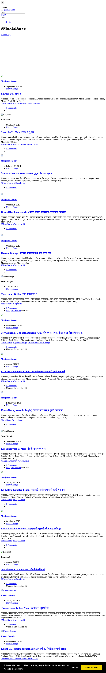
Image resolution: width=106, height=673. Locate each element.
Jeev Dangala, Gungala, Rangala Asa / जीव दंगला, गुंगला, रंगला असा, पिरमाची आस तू (41, 332)
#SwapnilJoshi (19, 144)
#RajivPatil (17, 304)
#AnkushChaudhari (9, 461)
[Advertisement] (53, 55)
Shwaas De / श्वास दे (11, 93)
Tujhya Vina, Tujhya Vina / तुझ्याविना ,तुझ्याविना (24, 608)
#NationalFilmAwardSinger (39, 342)
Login (3, 15)
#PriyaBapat (6, 420)
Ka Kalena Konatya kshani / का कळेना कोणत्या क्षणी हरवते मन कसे (33, 371)
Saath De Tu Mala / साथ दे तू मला (17, 132)
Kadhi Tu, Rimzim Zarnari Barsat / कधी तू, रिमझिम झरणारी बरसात (33, 648)
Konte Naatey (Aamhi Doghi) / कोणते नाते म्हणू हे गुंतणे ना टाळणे (32, 410)
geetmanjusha (9, 10)
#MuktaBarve (6, 103)
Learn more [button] (17, 669)
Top (8, 35)
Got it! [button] (75, 667)
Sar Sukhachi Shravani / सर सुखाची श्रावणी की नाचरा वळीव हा (31, 528)
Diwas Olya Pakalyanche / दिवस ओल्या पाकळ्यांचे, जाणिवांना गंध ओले (33, 212)
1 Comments (11, 624)
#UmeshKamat (7, 183)
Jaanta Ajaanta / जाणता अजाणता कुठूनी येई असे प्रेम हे (26, 173)
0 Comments (11, 108)
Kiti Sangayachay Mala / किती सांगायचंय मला (23, 448)
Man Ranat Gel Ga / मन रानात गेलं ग (19, 294)
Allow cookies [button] (91, 667)
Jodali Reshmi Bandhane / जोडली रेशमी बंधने (23, 569)
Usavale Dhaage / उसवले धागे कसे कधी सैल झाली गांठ (26, 253)
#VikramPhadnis (33, 103)
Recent (4, 35)
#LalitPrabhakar (19, 103)
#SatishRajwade (31, 144)
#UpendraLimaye (20, 342)
